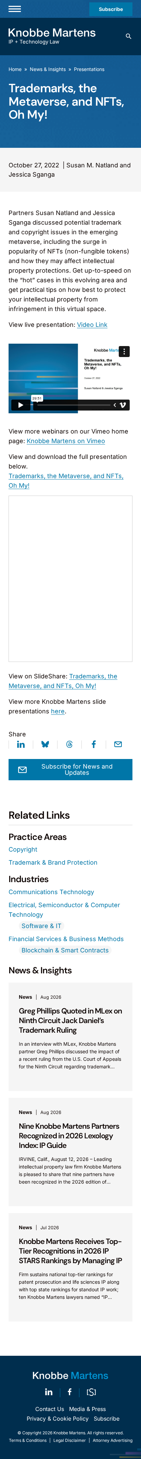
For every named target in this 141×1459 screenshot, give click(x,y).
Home (15, 69)
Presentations (89, 69)
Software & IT (42, 925)
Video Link (92, 324)
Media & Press (87, 1408)
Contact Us (49, 1408)
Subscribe (111, 9)
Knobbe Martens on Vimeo (66, 440)
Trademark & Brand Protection (53, 862)
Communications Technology (51, 891)
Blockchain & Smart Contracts (65, 950)
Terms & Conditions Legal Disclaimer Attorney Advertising (70, 1440)
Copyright (23, 849)
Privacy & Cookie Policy (58, 1418)
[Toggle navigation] (15, 9)
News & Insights (48, 69)
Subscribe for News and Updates (77, 769)
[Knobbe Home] (70, 1375)
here (58, 711)
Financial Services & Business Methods (66, 938)
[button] (128, 36)
